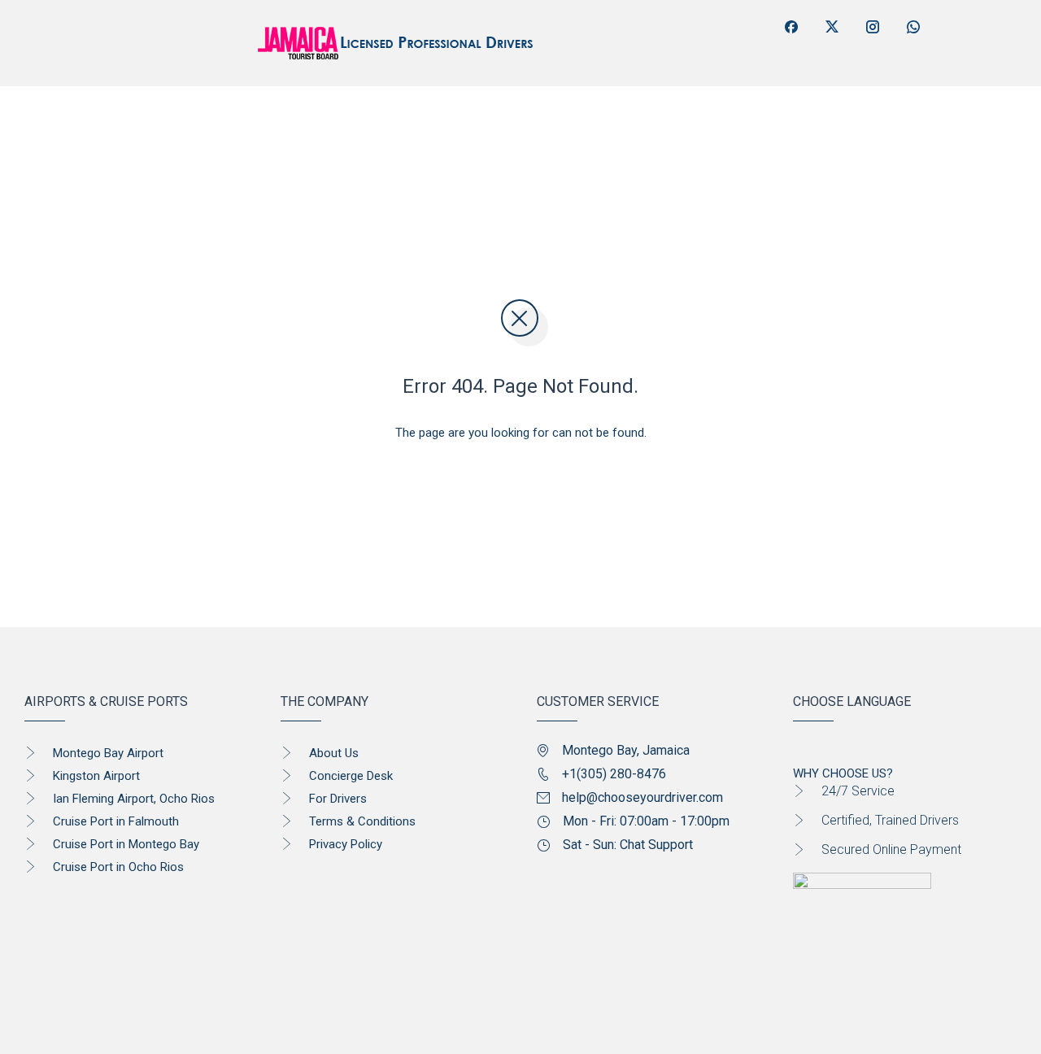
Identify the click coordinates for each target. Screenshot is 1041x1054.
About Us (334, 753)
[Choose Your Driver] (120, 131)
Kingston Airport (96, 776)
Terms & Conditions (362, 821)
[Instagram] (872, 27)
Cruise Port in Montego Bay (126, 844)
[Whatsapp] (913, 27)
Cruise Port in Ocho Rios (118, 867)
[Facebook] (791, 27)
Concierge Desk (351, 776)
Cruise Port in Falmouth (116, 821)
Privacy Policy (345, 844)
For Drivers (338, 798)
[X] (832, 27)
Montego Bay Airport (108, 753)
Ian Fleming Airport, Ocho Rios (134, 798)
